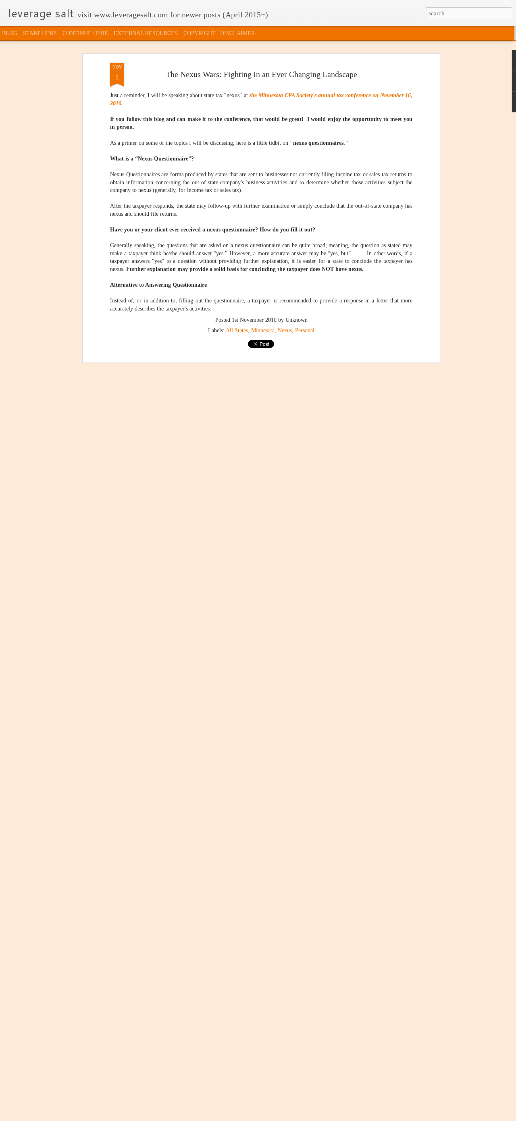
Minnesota (263, 330)
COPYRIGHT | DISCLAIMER (219, 33)
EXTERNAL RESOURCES (146, 33)
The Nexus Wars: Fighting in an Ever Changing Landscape (261, 74)
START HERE (40, 33)
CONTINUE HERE (85, 33)
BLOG (9, 33)
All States (237, 330)
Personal (304, 330)
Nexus (285, 330)
